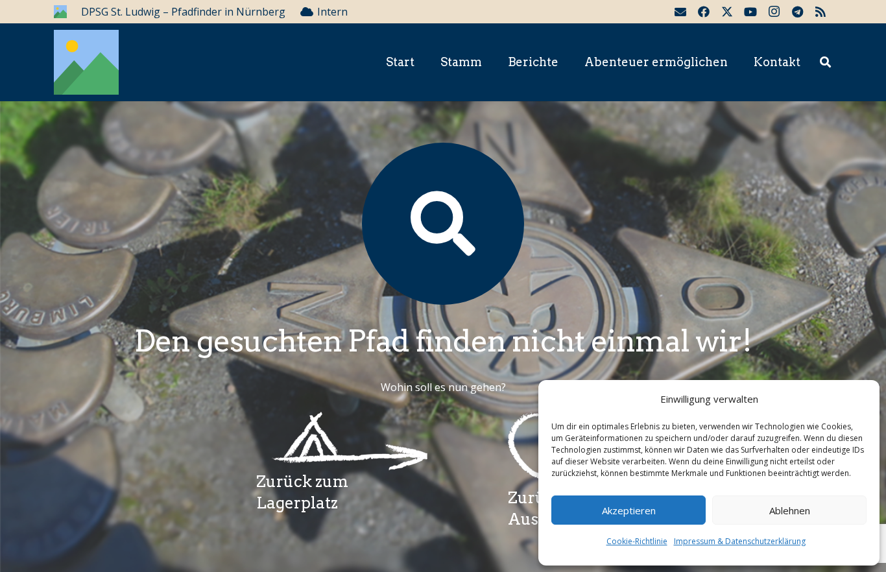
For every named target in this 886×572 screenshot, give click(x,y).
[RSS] (820, 11)
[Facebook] (703, 11)
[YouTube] (750, 11)
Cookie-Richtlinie (636, 541)
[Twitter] (727, 11)
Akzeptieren (629, 510)
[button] (825, 62)
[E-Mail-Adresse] (680, 11)
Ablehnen (789, 510)
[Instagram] (773, 11)
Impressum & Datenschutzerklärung (740, 541)
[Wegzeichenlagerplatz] (341, 441)
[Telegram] (797, 11)
